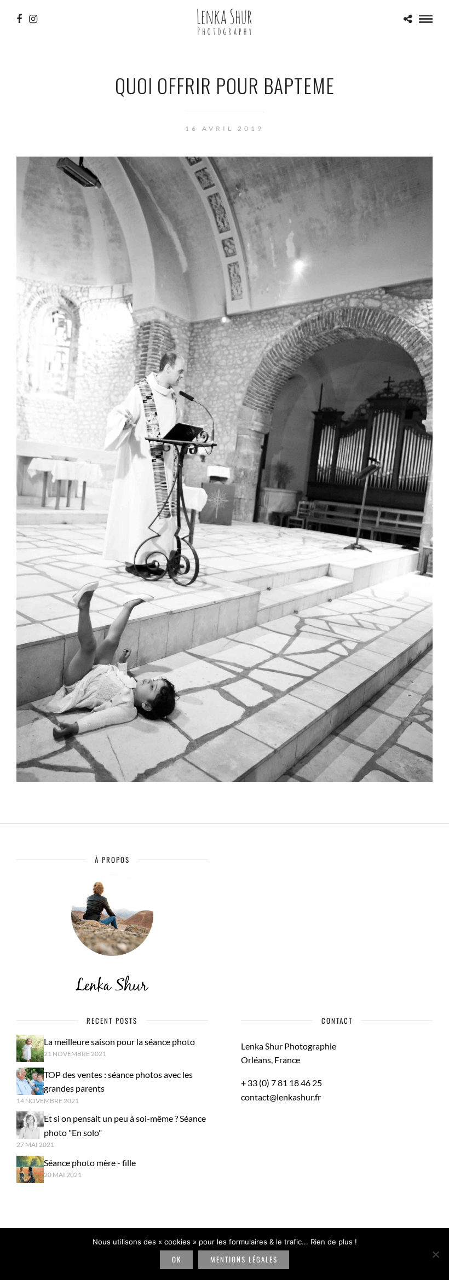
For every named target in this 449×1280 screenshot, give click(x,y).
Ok (176, 1259)
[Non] (435, 1254)
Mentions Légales (244, 1259)
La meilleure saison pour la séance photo (119, 1041)
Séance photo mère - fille (90, 1162)
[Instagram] (33, 19)
